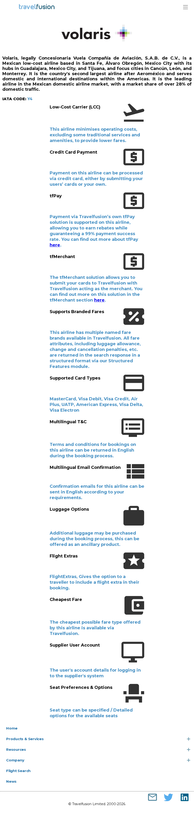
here (55, 245)
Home (12, 728)
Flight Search (18, 771)
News (11, 781)
